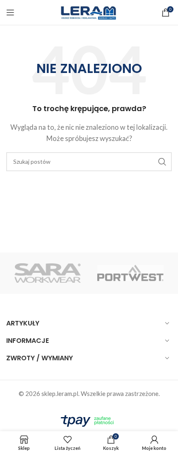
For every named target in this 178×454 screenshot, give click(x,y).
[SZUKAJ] (162, 161)
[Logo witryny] (89, 11)
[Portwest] (130, 273)
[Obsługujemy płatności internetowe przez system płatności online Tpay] (89, 419)
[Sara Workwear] (47, 273)
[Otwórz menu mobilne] (10, 12)
